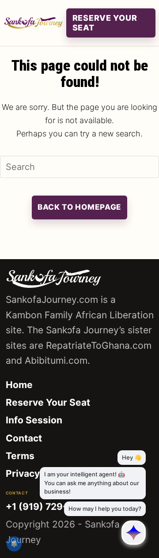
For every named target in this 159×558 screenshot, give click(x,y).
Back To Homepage (79, 207)
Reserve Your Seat (48, 402)
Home (19, 384)
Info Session (34, 420)
